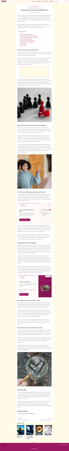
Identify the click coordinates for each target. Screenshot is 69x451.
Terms (59, 444)
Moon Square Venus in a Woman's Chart (28, 42)
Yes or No (21, 289)
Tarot (42, 1)
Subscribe (51, 1)
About (63, 444)
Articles (46, 1)
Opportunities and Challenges (26, 39)
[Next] (52, 433)
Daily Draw (25, 289)
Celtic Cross (21, 291)
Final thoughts (23, 43)
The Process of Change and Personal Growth (29, 37)
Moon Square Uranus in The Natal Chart (27, 413)
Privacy (66, 444)
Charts (34, 1)
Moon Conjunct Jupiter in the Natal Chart (20, 436)
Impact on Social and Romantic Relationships (29, 35)
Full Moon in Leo (39, 435)
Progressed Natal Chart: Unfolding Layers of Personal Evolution (29, 437)
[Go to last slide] (17, 433)
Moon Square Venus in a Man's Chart (27, 40)
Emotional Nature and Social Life (26, 34)
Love (28, 289)
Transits (38, 1)
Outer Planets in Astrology (22, 419)
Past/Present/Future (32, 289)
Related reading (23, 45)
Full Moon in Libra (48, 435)
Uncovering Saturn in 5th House (45, 419)
